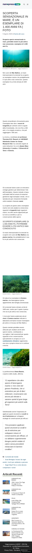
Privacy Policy (8, 550)
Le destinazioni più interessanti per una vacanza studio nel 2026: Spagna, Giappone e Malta (17, 534)
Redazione (24, 550)
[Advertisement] (16, 103)
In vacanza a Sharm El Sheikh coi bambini (18, 493)
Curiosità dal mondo (11, 457)
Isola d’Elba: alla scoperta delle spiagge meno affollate (18, 502)
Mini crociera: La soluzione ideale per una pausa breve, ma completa (18, 523)
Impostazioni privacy (26, 551)
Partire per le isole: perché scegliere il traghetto (17, 513)
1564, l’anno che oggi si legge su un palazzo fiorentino (18, 484)
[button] (24, 4)
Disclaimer (17, 550)
